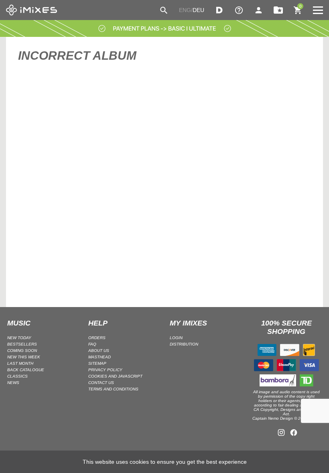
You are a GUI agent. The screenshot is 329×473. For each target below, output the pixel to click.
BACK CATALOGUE (25, 370)
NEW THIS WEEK (23, 357)
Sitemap (97, 363)
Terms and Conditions (113, 389)
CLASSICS (17, 376)
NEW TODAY (19, 338)
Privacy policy (105, 370)
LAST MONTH (20, 363)
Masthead (99, 357)
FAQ (92, 344)
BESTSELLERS (22, 344)
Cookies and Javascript (115, 376)
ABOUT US (98, 350)
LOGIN (176, 338)
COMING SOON (22, 350)
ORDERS (97, 338)
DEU (198, 10)
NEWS (13, 382)
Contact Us (101, 382)
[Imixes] (31, 10)
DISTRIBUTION (184, 344)
